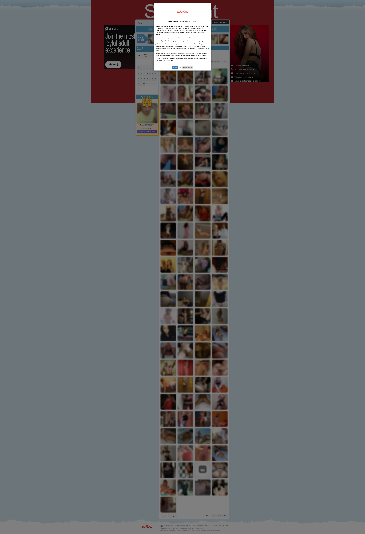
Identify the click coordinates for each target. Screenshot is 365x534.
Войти (175, 67)
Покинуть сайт (187, 67)
